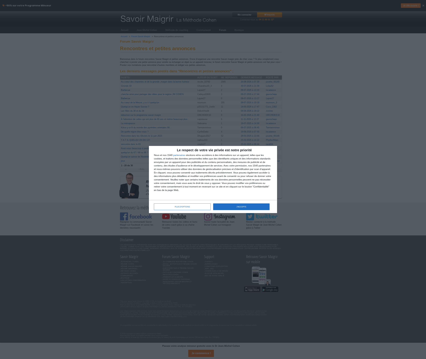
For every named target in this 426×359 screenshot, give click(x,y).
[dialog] (213, 179)
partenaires (179, 155)
